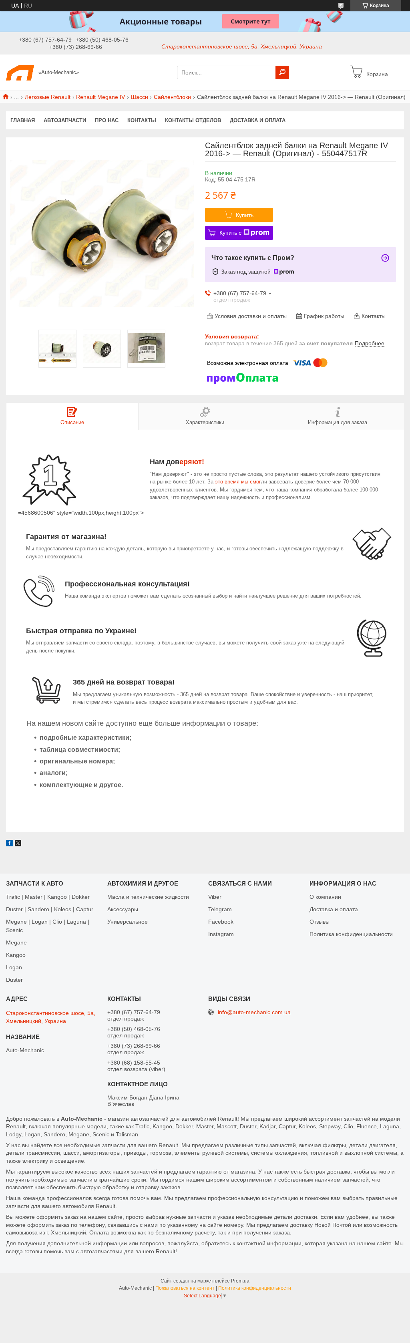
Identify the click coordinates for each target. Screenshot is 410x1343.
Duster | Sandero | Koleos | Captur (49, 909)
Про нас (107, 120)
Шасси (139, 97)
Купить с (230, 233)
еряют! (191, 462)
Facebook (220, 921)
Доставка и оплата (257, 120)
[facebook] (9, 844)
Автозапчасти (65, 120)
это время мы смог (237, 482)
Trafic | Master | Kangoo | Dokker (48, 897)
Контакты (141, 120)
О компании (325, 897)
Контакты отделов (193, 120)
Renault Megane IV (100, 97)
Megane (16, 942)
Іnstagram (221, 934)
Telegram (220, 909)
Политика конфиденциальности (351, 934)
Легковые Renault (47, 97)
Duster (14, 980)
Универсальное (127, 921)
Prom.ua (240, 1281)
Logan (14, 967)
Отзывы (320, 921)
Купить (244, 215)
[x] (18, 844)
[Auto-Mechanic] (20, 72)
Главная (22, 120)
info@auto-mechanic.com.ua (254, 1012)
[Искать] (282, 72)
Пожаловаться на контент (185, 1288)
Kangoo (16, 955)
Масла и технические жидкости (148, 897)
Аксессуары (122, 909)
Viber (214, 897)
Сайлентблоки (172, 97)
